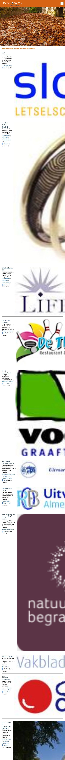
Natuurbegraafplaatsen (8, 529)
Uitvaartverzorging (7, 478)
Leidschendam (8, 383)
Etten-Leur (6, 284)
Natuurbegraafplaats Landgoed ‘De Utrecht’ (8, 517)
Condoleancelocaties (7, 331)
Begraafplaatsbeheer (7, 381)
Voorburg (6, 669)
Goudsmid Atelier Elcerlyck (5, 125)
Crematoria (6, 741)
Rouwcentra (5, 743)
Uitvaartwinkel (6, 501)
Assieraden (5, 137)
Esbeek (6, 531)
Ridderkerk (7, 333)
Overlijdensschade (7, 65)
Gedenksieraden (6, 139)
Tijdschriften (5, 667)
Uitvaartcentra (6, 476)
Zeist (5, 67)
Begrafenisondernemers (8, 474)
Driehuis (6, 745)
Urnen (4, 142)
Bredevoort (7, 144)
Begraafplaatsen (6, 739)
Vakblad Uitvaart (7, 656)
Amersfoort (7, 692)
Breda (5, 480)
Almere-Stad (7, 503)
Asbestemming (6, 135)
